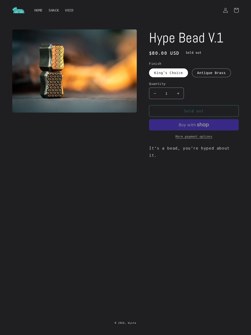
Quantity (157, 84)
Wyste (132, 323)
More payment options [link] (194, 136)
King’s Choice (168, 73)
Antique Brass (211, 73)
